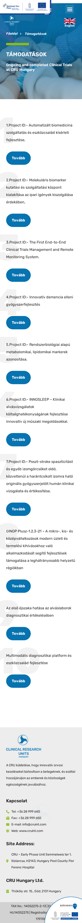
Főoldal (12, 34)
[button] (69, 9)
